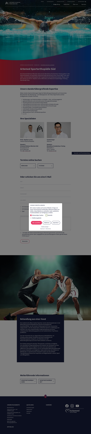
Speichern (56, 223)
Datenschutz (48, 229)
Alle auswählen (36, 223)
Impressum (42, 229)
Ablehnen (46, 223)
